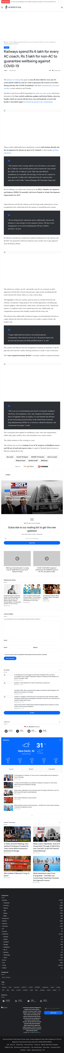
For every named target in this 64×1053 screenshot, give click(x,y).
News (36, 990)
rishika (5, 70)
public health (33, 460)
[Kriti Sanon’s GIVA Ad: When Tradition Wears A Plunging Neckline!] (51, 589)
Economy (6, 905)
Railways (45, 460)
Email (6, 647)
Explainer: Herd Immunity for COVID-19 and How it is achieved (32, 683)
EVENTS (4, 921)
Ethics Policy (46, 1047)
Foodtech (6, 942)
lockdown (25, 990)
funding (58, 987)
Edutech (6, 936)
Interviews (5, 926)
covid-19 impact (22, 457)
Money (5, 913)
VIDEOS (4, 968)
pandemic (42, 990)
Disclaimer (23, 1050)
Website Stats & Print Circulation (49, 1044)
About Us (12, 1044)
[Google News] (28, 466)
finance (52, 987)
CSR (8, 1044)
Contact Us (37, 1044)
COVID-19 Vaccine (38, 457)
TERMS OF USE (9, 1047)
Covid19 (30, 987)
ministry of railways (14, 80)
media (31, 990)
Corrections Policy (55, 1047)
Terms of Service (28, 1044)
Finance (6, 908)
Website (35, 647)
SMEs (5, 916)
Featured (4, 923)
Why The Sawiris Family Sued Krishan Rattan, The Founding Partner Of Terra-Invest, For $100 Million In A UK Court (31, 598)
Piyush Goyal (21, 460)
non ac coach (52, 457)
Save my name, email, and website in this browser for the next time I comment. (26, 654)
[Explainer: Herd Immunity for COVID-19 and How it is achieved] (8, 685)
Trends (11, 42)
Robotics (6, 952)
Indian (12, 990)
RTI (3, 928)
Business (4, 900)
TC (59, 990)
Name (6, 640)
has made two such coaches (41, 93)
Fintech (6, 939)
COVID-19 (24, 987)
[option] (32, 497)
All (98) (32, 712)
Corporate (6, 902)
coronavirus (16, 987)
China (10, 987)
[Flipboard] (43, 467)
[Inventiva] (13, 7)
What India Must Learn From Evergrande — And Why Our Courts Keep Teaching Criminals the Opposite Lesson (46, 876)
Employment (5, 918)
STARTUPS (5, 934)
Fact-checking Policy (36, 1047)
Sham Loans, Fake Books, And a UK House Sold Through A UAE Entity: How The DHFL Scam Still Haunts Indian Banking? (46, 847)
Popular (11, 769)
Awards (29, 1050)
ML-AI (5, 949)
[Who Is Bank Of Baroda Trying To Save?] (8, 800)
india (8, 990)
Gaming (6, 944)
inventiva (18, 990)
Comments (52, 769)
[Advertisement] (32, 25)
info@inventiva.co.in (35, 1032)
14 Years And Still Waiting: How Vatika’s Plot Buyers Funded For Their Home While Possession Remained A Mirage (16, 847)
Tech (3, 962)
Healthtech (7, 947)
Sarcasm (4, 931)
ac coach (10, 457)
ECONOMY (37, 987)
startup (48, 990)
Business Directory (37, 1050)
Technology (7, 955)
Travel (5, 957)
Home (6, 42)
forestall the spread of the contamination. (39, 102)
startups (54, 990)
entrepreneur (45, 987)
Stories (4, 960)
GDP (5, 910)
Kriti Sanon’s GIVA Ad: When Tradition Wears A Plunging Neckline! (51, 597)
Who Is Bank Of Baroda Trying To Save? (25, 798)
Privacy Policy (19, 1044)
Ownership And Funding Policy (22, 1047)
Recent (31, 769)
